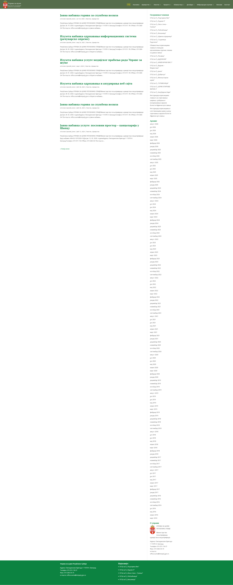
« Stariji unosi (64, 149)
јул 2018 (153, 435)
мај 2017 (153, 480)
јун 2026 (153, 130)
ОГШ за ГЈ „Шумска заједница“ (161, 36)
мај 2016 (153, 512)
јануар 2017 (154, 492)
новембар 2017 (155, 460)
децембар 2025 (155, 150)
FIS (128, 4)
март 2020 (153, 371)
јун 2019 (153, 400)
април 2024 (154, 214)
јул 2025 (153, 166)
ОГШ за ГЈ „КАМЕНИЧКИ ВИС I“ (161, 62)
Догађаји (190, 5)
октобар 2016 (155, 502)
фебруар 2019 (155, 412)
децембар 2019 (155, 380)
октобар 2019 (155, 387)
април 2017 (154, 483)
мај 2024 (153, 211)
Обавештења (178, 5)
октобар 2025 (155, 156)
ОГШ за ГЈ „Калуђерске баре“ (160, 92)
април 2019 (154, 406)
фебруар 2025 (155, 182)
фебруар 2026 (155, 143)
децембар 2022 (155, 265)
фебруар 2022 (155, 297)
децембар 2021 (155, 303)
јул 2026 (153, 127)
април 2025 (154, 175)
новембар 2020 (155, 345)
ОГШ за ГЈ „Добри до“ (158, 74)
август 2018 (154, 432)
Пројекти (167, 5)
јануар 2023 (154, 262)
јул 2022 (153, 281)
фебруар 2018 (155, 451)
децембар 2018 (155, 419)
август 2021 (154, 316)
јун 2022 (153, 284)
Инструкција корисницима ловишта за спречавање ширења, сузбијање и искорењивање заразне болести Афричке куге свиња (160, 100)
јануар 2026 (154, 146)
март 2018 (153, 448)
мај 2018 (153, 441)
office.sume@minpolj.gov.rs (159, 554)
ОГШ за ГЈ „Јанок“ (156, 71)
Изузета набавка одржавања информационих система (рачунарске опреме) (98, 37)
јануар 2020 (154, 377)
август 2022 (154, 278)
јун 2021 (153, 323)
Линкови (219, 5)
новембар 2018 (155, 422)
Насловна (136, 5)
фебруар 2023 (155, 259)
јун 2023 (153, 246)
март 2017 (153, 486)
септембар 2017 (155, 467)
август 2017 (154, 470)
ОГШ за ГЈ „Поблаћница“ (159, 30)
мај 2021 (153, 326)
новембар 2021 (155, 307)
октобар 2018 (155, 425)
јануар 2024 (154, 223)
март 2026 (153, 140)
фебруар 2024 (155, 220)
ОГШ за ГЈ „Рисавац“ (157, 56)
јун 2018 (153, 438)
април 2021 (154, 329)
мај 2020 (153, 364)
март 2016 (153, 518)
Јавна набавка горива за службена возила (89, 15)
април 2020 (154, 368)
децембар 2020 (155, 342)
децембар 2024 (155, 188)
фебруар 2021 (155, 336)
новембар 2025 (155, 153)
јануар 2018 (154, 454)
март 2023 (153, 255)
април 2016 (154, 515)
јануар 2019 (154, 416)
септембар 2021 (155, 313)
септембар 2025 (155, 159)
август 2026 (154, 124)
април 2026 (154, 137)
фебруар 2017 (155, 489)
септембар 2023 (155, 236)
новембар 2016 (155, 499)
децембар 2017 (155, 457)
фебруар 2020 (155, 374)
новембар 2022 (155, 268)
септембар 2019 (155, 390)
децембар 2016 (155, 496)
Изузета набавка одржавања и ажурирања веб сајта (96, 83)
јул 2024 (153, 204)
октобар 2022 (155, 271)
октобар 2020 (155, 348)
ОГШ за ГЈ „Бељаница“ (158, 33)
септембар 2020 (155, 352)
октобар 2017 (155, 464)
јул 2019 (153, 396)
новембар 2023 (155, 230)
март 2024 (153, 217)
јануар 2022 (154, 300)
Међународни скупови (204, 5)
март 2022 (153, 294)
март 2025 (153, 178)
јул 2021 (153, 319)
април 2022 (154, 291)
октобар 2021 (155, 310)
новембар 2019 (155, 384)
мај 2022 (153, 287)
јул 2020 (153, 358)
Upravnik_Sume (70, 19)
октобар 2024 (155, 195)
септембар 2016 (155, 505)
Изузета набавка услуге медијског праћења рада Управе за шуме (101, 61)
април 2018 (154, 444)
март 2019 (153, 409)
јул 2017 (153, 473)
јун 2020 (153, 361)
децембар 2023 (155, 227)
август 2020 (154, 355)
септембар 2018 (155, 428)
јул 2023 (153, 243)
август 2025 (154, 162)
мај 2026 (153, 134)
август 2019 (154, 393)
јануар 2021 (154, 339)
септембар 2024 (155, 198)
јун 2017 (153, 476)
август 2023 (154, 239)
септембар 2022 (155, 275)
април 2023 (154, 252)
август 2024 (154, 201)
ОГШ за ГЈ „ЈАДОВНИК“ (158, 59)
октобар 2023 (155, 233)
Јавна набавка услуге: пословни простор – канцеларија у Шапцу (99, 127)
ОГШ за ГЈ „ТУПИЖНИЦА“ (159, 83)
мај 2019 (153, 403)
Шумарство (146, 5)
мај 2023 (153, 249)
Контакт (227, 5)
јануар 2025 (154, 185)
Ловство (156, 5)
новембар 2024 (155, 191)
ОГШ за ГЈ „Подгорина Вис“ (160, 18)
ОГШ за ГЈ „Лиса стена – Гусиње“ (131, 573)
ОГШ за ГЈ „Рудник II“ (157, 21)
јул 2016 (153, 508)
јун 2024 (153, 207)
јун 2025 (153, 169)
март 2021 (153, 332)
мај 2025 (153, 172)
